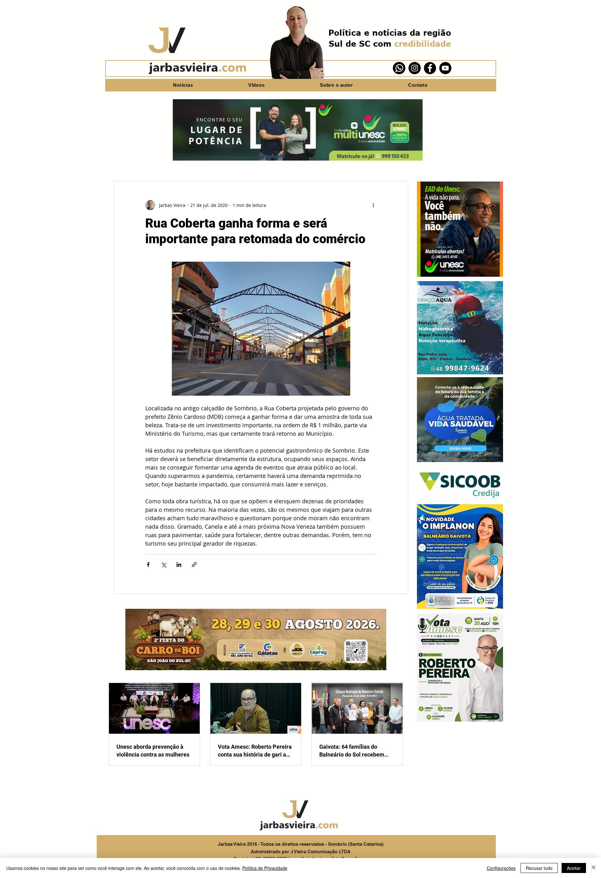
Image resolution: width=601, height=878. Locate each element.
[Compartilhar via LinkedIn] (179, 564)
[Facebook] (430, 68)
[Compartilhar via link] (194, 564)
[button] (460, 229)
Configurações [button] (501, 868)
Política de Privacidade (264, 868)
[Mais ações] (373, 205)
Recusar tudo (539, 868)
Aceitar (574, 868)
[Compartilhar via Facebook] (148, 564)
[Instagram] (414, 68)
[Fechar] (593, 868)
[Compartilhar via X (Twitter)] (164, 564)
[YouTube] (445, 68)
